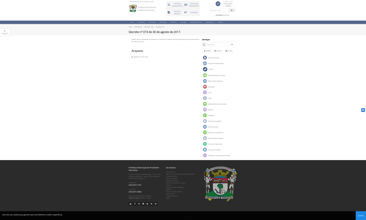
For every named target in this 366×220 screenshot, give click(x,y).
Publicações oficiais (196, 22)
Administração (170, 172)
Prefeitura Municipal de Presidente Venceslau (147, 8)
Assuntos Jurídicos (172, 178)
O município (141, 22)
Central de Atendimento (216, 63)
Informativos (163, 22)
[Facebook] (135, 204)
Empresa (219, 51)
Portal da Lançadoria (214, 121)
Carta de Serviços (213, 58)
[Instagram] (139, 204)
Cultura (210, 69)
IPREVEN (168, 189)
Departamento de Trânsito (216, 75)
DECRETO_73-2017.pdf (140, 57)
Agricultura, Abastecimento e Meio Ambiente (180, 174)
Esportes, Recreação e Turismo (175, 183)
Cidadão (208, 51)
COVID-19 (174, 22)
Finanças (168, 185)
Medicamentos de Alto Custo (217, 104)
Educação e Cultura (172, 181)
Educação (183, 22)
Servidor (230, 51)
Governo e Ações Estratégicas (175, 187)
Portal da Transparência (216, 133)
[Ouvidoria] (156, 204)
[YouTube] (143, 204)
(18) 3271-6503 (135, 191)
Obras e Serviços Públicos (174, 192)
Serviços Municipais (214, 150)
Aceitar (361, 215)
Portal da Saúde (213, 127)
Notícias (210, 110)
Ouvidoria (211, 115)
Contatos (220, 22)
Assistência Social (171, 176)
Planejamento (170, 194)
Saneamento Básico (172, 196)
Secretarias (152, 22)
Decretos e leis (149, 27)
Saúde (168, 198)
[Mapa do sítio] (130, 204)
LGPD (209, 98)
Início (132, 22)
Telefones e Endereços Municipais (219, 155)
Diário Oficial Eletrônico (215, 81)
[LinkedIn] (147, 204)
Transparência (209, 22)
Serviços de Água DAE (215, 144)
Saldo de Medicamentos (216, 138)
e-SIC (209, 92)
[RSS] (151, 204)
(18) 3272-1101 (135, 185)
